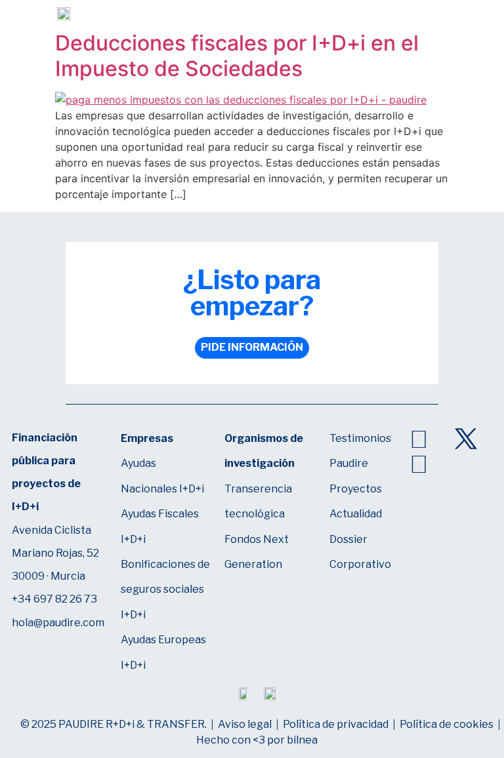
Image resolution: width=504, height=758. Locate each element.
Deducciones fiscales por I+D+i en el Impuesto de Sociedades (237, 55)
